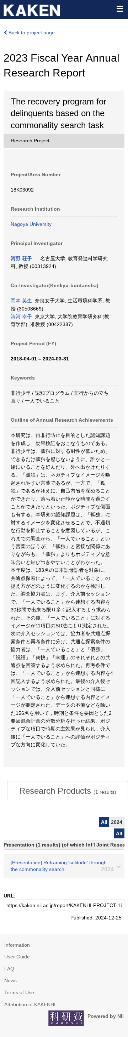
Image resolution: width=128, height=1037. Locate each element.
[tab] (67, 791)
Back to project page (31, 32)
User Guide (17, 956)
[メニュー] (119, 8)
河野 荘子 (21, 258)
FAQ (9, 969)
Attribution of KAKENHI (29, 1004)
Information (17, 945)
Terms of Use (19, 992)
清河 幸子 (21, 316)
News (10, 980)
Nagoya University (31, 224)
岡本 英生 (21, 300)
